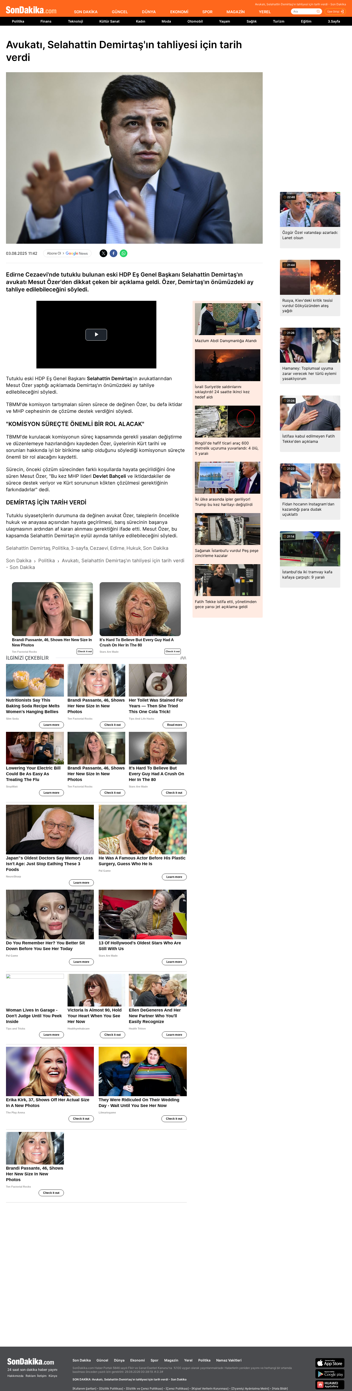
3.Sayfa (334, 21)
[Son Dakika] (31, 10)
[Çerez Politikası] (177, 1388)
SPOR (207, 11)
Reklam (31, 1376)
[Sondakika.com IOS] (330, 1362)
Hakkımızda (15, 1376)
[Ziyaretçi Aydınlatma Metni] (250, 1388)
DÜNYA (149, 11)
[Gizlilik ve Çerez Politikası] (144, 1388)
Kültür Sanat (109, 21)
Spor (155, 1360)
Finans (45, 21)
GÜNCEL (120, 11)
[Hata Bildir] (280, 1388)
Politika (18, 21)
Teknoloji (75, 21)
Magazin (171, 1360)
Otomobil (195, 21)
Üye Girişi (333, 11)
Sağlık (252, 21)
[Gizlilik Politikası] (111, 1388)
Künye (53, 1376)
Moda (166, 21)
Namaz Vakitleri (229, 1360)
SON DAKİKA (86, 11)
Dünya (119, 1360)
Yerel (188, 1360)
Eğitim (306, 21)
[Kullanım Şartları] (84, 1388)
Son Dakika (82, 1360)
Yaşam (224, 21)
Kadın (140, 21)
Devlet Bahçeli (109, 476)
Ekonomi (137, 1360)
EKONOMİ (179, 11)
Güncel (102, 1360)
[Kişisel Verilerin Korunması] (210, 1388)
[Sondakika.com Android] (330, 1373)
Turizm (278, 21)
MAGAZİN (236, 11)
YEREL (265, 11)
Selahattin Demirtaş (109, 378)
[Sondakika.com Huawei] (330, 1384)
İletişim (41, 1376)
